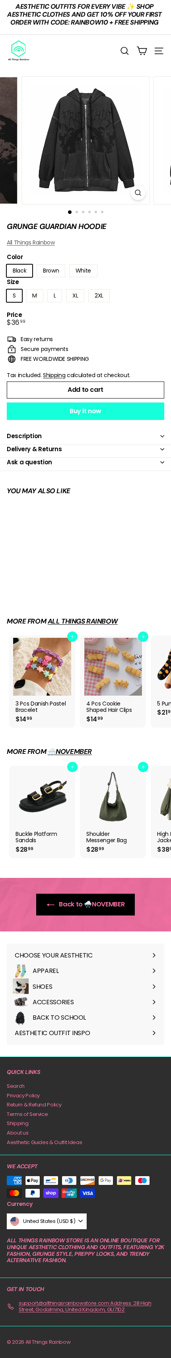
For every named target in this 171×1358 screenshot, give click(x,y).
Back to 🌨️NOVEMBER (91, 904)
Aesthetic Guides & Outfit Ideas (44, 1142)
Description (24, 436)
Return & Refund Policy (34, 1104)
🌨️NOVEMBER (70, 751)
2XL (99, 295)
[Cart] (141, 51)
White (83, 271)
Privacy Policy (23, 1095)
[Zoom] (137, 192)
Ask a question (29, 462)
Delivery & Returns (34, 449)
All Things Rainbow (31, 242)
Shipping (54, 375)
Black (19, 271)
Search (16, 1086)
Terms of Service (27, 1114)
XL (75, 295)
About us (17, 1133)
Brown (51, 271)
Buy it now (85, 411)
